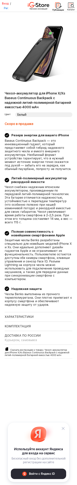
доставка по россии (23, 338)
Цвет (8, 114)
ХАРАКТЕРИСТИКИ (19, 317)
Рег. (6, 8)
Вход (5, 3)
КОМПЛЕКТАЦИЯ (18, 326)
